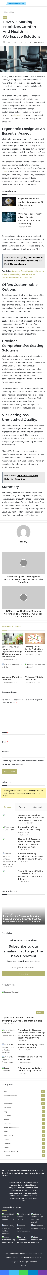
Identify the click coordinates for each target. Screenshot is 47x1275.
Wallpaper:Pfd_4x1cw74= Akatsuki (34, 678)
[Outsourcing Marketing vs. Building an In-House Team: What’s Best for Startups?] (9, 818)
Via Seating (18, 115)
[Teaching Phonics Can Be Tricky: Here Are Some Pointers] (35, 638)
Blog (12, 12)
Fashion (7, 1156)
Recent (22, 807)
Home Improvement (12, 1128)
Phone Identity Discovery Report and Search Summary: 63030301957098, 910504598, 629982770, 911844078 (22, 919)
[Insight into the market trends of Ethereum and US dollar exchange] (9, 201)
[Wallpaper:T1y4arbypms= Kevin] (12, 669)
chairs (4, 171)
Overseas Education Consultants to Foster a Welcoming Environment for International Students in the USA (23, 274)
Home (6, 12)
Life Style (7, 1116)
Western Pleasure (11, 1152)
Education (8, 1124)
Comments (38, 807)
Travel (6, 1140)
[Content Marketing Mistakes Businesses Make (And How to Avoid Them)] (9, 860)
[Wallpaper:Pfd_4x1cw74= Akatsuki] (35, 669)
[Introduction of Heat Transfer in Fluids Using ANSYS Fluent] (9, 830)
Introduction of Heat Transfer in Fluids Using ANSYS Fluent (29, 829)
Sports (6, 1148)
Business (7, 1108)
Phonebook (8, 1104)
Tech (6, 1100)
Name (5, 733)
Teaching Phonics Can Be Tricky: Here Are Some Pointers (34, 649)
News (6, 1132)
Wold (5, 1092)
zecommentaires (10, 1096)
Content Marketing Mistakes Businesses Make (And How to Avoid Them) (30, 856)
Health (6, 1120)
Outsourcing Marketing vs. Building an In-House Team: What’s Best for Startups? (31, 817)
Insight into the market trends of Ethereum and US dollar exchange (30, 202)
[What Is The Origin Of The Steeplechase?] (9, 1060)
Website (5, 751)
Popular (7, 807)
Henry (8, 42)
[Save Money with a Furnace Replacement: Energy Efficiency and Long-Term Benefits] (12, 638)
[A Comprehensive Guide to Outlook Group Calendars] (9, 1071)
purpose (29, 438)
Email (5, 742)
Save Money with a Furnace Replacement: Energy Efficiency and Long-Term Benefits (12, 651)
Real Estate (8, 1136)
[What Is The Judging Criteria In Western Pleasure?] (9, 1048)
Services (7, 1144)
